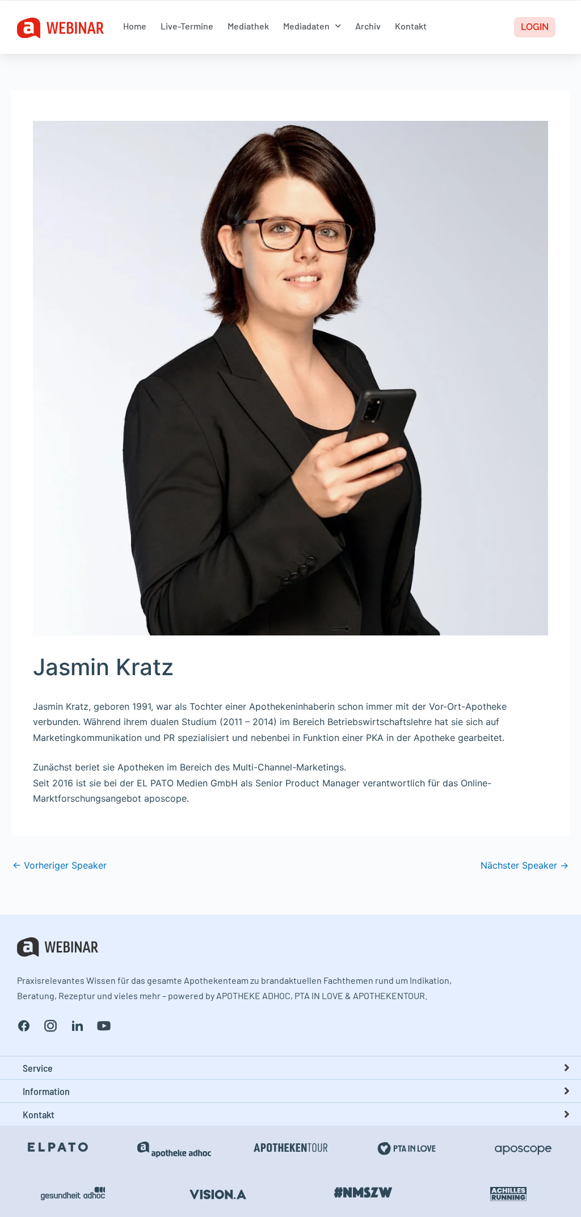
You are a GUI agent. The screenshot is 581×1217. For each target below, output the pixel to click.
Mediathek (248, 25)
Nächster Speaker (525, 865)
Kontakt (411, 25)
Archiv (368, 25)
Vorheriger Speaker (59, 865)
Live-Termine (187, 25)
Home (134, 25)
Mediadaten (306, 25)
